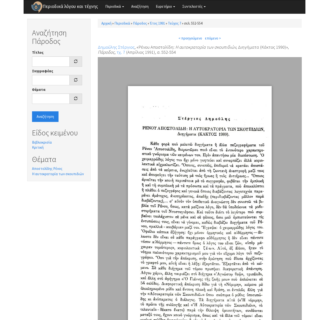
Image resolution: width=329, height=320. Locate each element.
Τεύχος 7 (174, 23)
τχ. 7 (121, 52)
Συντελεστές (192, 6)
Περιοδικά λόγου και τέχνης (70, 6)
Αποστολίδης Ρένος (47, 168)
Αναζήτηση (140, 6)
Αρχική (106, 23)
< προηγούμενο (190, 38)
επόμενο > (213, 38)
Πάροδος (140, 23)
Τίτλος (38, 52)
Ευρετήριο (164, 6)
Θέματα (39, 89)
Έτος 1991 (157, 23)
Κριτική (38, 147)
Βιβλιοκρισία (42, 142)
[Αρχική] (37, 7)
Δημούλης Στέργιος (116, 47)
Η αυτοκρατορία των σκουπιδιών (58, 174)
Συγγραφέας (42, 71)
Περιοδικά (113, 6)
